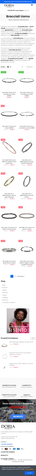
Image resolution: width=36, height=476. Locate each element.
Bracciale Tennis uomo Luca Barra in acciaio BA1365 (9, 94)
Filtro (3, 67)
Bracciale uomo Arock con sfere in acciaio (26, 228)
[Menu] (1, 6)
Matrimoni (5, 300)
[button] (32, 338)
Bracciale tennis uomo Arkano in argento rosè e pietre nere (9, 161)
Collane (4, 290)
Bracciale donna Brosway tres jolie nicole (21, 342)
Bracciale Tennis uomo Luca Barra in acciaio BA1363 (26, 94)
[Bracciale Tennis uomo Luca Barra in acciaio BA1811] (26, 114)
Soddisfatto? (26, 385)
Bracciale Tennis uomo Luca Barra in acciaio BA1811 (27, 127)
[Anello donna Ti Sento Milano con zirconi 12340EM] (4, 367)
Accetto (29, 473)
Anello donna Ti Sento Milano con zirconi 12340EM (21, 364)
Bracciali (4, 287)
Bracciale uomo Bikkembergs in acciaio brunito (26, 195)
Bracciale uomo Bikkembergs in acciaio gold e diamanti (9, 195)
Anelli (3, 285)
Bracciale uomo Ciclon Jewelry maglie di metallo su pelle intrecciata (26, 262)
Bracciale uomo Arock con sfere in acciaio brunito (9, 228)
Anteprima (13, 73)
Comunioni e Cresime (8, 302)
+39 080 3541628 (6, 444)
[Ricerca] (28, 6)
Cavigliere (5, 297)
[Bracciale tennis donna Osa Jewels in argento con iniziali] (4, 356)
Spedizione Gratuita (9, 385)
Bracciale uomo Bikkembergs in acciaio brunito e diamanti (26, 161)
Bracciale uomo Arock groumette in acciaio (9, 262)
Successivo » (21, 276)
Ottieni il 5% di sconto (9, 395)
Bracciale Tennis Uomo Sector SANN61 (9, 127)
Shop (3, 281)
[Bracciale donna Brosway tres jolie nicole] (4, 345)
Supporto (27, 395)
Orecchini (5, 292)
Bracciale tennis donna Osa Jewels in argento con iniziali (20, 353)
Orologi (4, 295)
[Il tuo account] (34, 6)
